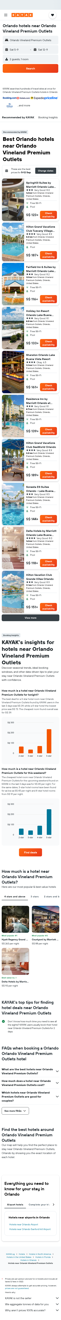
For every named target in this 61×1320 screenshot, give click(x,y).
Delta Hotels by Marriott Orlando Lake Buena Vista (41, 533)
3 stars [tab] (35, 896)
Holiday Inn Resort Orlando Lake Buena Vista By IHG (39, 313)
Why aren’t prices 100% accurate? (25, 1310)
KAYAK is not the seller (18, 1298)
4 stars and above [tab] (14, 896)
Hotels (22, 1254)
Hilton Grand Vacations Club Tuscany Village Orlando (40, 229)
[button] (5, 15)
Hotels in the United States (19, 1257)
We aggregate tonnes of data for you (27, 1304)
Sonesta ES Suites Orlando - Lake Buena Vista (39, 489)
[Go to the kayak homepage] (22, 15)
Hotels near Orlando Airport (23, 1224)
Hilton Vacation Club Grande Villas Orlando (40, 577)
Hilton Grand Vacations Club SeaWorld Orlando (41, 445)
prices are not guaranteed (17, 1288)
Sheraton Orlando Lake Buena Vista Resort (40, 357)
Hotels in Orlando (29, 1260)
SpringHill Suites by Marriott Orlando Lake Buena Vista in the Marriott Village (40, 185)
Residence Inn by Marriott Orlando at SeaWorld (38, 401)
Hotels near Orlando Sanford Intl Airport (30, 1229)
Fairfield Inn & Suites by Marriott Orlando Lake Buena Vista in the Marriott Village (41, 269)
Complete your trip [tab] (40, 1204)
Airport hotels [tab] (15, 1204)
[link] (30, 852)
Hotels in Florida (42, 1257)
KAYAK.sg (10, 1254)
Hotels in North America (40, 1254)
